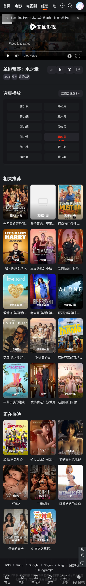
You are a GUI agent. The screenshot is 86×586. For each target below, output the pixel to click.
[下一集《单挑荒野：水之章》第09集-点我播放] (60, 70)
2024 (7, 76)
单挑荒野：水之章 (21, 69)
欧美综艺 (24, 76)
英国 (14, 76)
